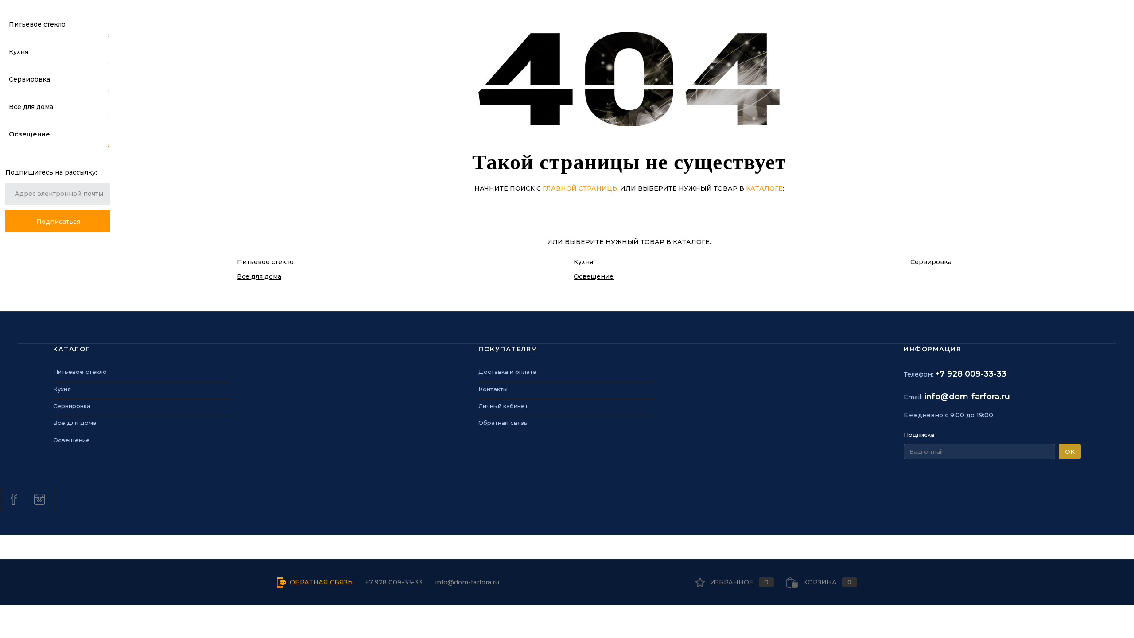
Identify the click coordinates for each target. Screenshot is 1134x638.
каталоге (764, 188)
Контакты (493, 389)
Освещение (594, 276)
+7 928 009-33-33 (970, 374)
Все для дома (259, 276)
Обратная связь (503, 422)
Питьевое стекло (265, 262)
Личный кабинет (503, 405)
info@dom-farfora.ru (967, 396)
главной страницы (580, 188)
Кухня (583, 262)
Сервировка (930, 262)
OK (1070, 451)
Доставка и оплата (507, 371)
